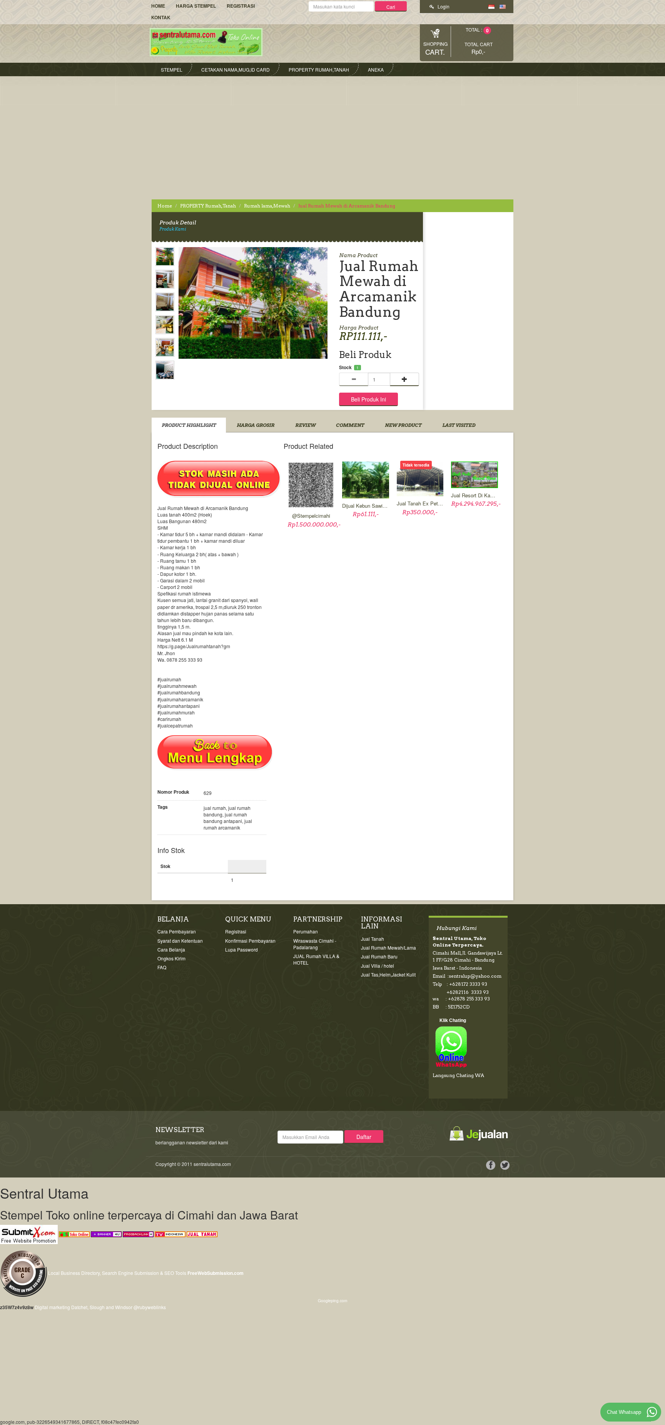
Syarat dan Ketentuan (180, 940)
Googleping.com (332, 1300)
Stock (345, 367)
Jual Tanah (372, 938)
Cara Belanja (171, 949)
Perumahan (305, 931)
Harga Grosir (255, 425)
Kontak (160, 17)
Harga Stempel (196, 5)
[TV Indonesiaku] (170, 1233)
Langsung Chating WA (458, 1075)
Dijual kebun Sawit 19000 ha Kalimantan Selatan (365, 505)
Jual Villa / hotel (377, 965)
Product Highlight (189, 425)
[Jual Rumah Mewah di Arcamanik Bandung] (164, 257)
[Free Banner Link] (106, 1233)
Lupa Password (241, 949)
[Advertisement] (332, 134)
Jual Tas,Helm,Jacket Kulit (388, 974)
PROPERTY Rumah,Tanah (208, 206)
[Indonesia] (491, 6)
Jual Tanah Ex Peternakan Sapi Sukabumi (420, 503)
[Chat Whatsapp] (652, 1412)
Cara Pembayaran (176, 931)
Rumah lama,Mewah (267, 206)
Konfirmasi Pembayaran (250, 940)
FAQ (161, 967)
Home (158, 5)
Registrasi (241, 5)
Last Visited (458, 425)
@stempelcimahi (311, 515)
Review (305, 425)
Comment (350, 425)
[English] (503, 6)
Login (442, 6)
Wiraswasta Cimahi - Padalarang (314, 943)
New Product (403, 425)
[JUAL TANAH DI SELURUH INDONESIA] (202, 1233)
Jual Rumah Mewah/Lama (388, 947)
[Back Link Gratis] (138, 1233)
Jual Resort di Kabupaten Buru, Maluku (474, 495)
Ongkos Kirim (171, 958)
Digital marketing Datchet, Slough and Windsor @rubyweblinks (100, 1307)
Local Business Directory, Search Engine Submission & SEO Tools (117, 1272)
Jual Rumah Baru (379, 956)
